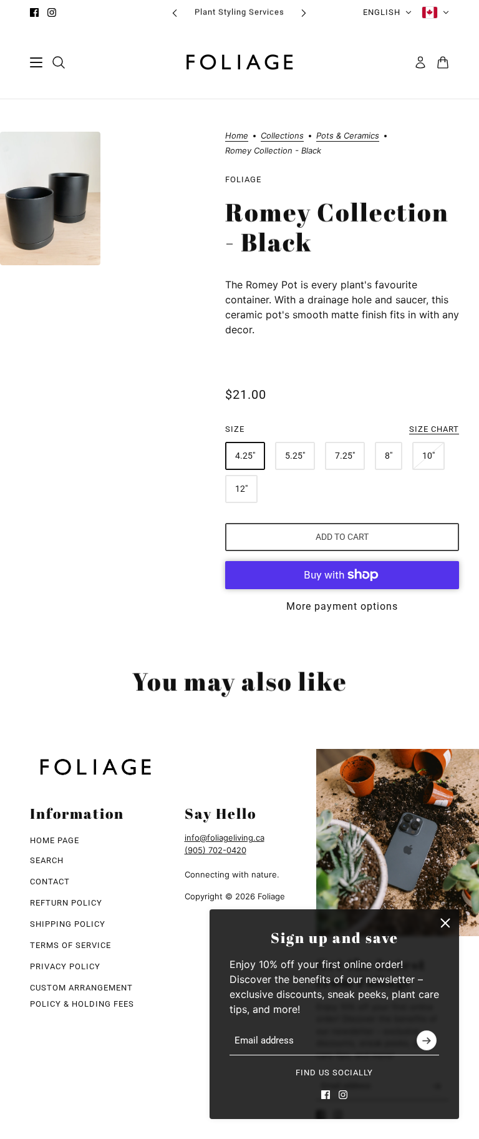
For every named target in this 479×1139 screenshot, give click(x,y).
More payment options (342, 606)
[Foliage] (239, 62)
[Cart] (443, 62)
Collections (282, 136)
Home (236, 136)
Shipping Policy (67, 924)
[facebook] (34, 12)
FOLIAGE (243, 179)
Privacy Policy (65, 966)
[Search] (58, 62)
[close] (445, 923)
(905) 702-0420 (215, 850)
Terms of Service (70, 945)
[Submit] (427, 1041)
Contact (50, 881)
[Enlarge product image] (50, 198)
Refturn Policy (66, 902)
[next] (303, 12)
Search (47, 860)
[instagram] (52, 12)
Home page (54, 840)
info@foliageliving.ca (224, 838)
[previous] (174, 12)
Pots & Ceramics (347, 136)
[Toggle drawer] (36, 62)
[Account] (420, 62)
